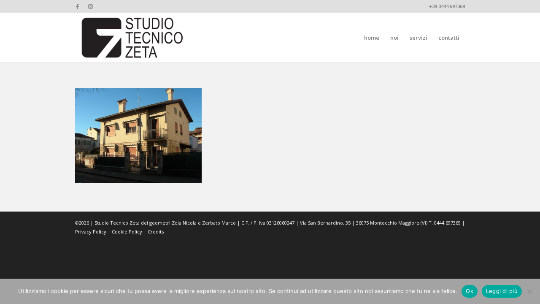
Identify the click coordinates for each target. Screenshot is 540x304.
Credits (156, 231)
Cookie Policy (127, 231)
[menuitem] (372, 37)
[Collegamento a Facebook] (77, 6)
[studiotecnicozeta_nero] (132, 37)
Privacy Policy (90, 231)
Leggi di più (502, 291)
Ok (469, 291)
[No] (529, 291)
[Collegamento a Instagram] (90, 6)
